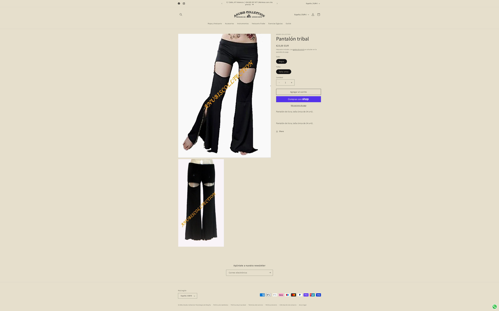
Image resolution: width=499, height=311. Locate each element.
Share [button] (281, 131)
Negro (281, 61)
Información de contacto (288, 305)
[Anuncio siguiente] (277, 3)
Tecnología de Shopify (203, 305)
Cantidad (279, 77)
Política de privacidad (238, 305)
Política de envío (271, 305)
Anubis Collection (189, 305)
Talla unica (283, 72)
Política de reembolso (220, 305)
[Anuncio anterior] (222, 3)
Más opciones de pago (298, 105)
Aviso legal (303, 305)
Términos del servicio (255, 305)
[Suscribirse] (270, 273)
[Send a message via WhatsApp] (495, 307)
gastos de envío (298, 49)
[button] (181, 14)
